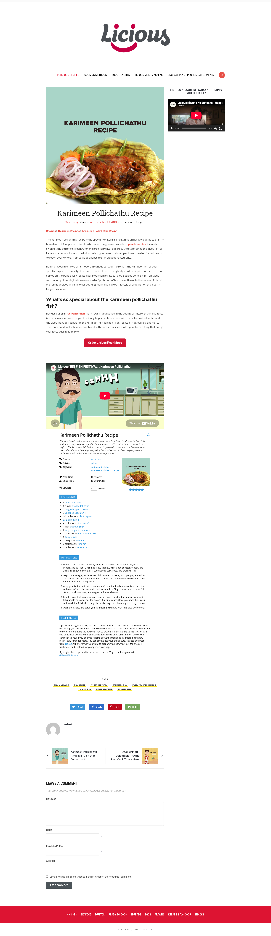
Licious (68, 643)
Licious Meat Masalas (149, 74)
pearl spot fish (137, 244)
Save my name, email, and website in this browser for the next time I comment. (91, 876)
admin (82, 222)
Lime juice (82, 547)
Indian (94, 463)
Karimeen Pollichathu (101, 467)
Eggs (148, 914)
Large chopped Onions (76, 509)
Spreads (136, 914)
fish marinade (61, 685)
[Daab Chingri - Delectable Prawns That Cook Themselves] (150, 755)
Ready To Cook (118, 914)
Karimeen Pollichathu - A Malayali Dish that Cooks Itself (84, 755)
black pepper (85, 516)
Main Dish (96, 459)
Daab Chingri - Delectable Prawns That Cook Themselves (125, 755)
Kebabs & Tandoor (179, 914)
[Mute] (215, 128)
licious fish (85, 689)
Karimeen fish (120, 685)
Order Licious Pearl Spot (105, 342)
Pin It (116, 707)
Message (51, 799)
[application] (196, 115)
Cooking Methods (95, 74)
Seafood (86, 914)
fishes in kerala (98, 685)
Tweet (80, 707)
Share (99, 707)
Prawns (160, 914)
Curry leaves (71, 536)
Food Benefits (121, 74)
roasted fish (124, 689)
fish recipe (79, 685)
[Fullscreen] (220, 128)
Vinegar (82, 543)
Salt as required (71, 519)
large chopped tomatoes (77, 530)
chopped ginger (77, 526)
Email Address (54, 845)
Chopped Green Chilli (75, 512)
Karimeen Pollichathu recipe (105, 470)
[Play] (171, 128)
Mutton (100, 914)
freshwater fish (75, 313)
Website (50, 861)
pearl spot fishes (73, 502)
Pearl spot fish (104, 689)
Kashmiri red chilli (87, 533)
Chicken (72, 914)
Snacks (199, 914)
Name (49, 830)
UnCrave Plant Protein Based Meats (191, 74)
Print (135, 707)
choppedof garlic (80, 505)
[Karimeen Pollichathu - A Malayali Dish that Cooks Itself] (60, 755)
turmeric (80, 540)
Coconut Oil (84, 523)
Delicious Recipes (68, 74)
